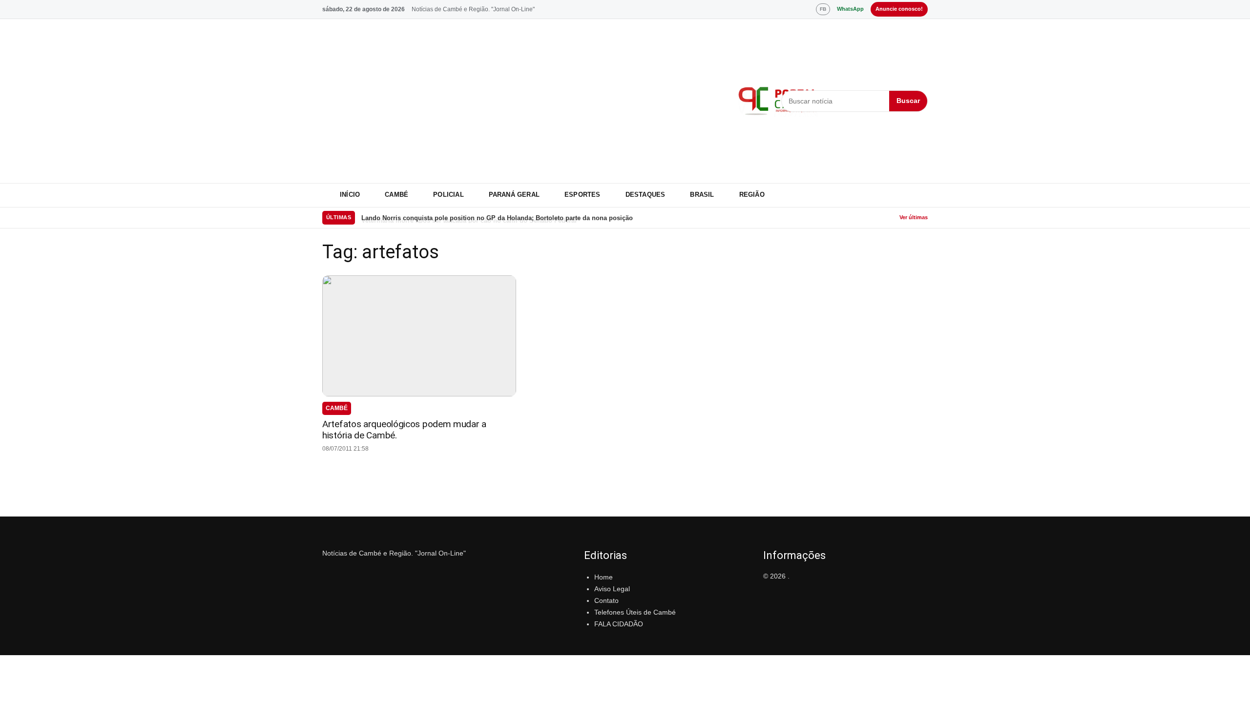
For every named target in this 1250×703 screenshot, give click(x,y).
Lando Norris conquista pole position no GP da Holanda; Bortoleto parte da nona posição (497, 217)
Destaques (645, 194)
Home (603, 577)
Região (752, 194)
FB (823, 9)
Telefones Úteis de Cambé (635, 612)
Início (350, 194)
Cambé (396, 194)
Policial (448, 194)
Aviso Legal (612, 589)
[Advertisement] (524, 101)
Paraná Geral (514, 194)
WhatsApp (850, 9)
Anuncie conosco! (899, 9)
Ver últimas (913, 217)
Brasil (702, 194)
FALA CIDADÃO (618, 624)
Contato (606, 600)
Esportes (582, 194)
